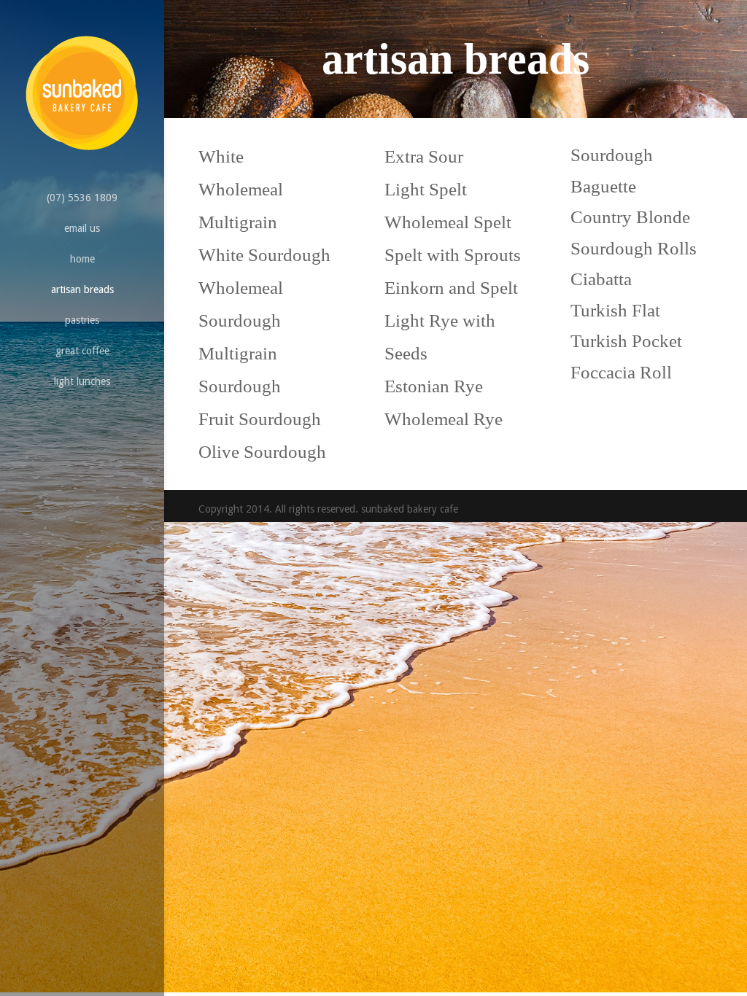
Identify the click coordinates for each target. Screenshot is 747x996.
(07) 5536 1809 (82, 197)
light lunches (82, 381)
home (82, 259)
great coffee (82, 351)
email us (82, 228)
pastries (82, 320)
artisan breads (82, 289)
